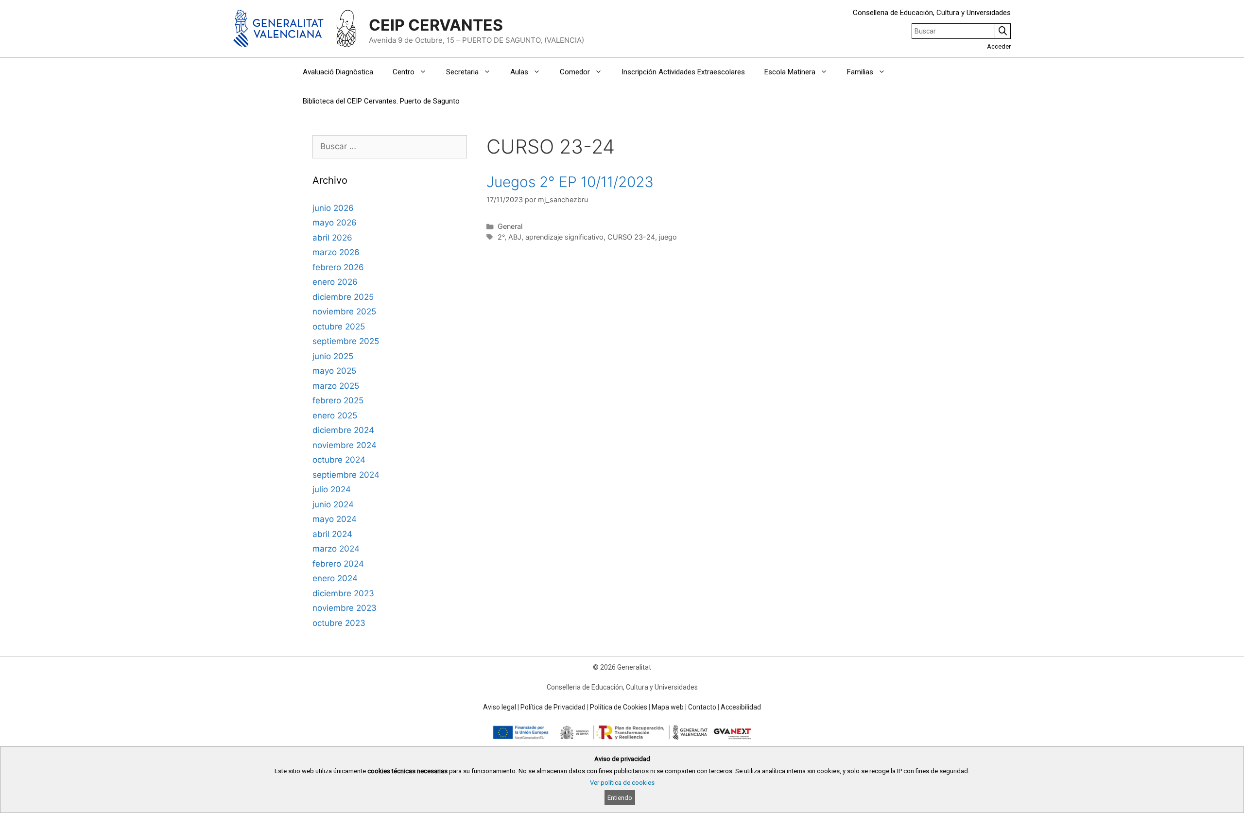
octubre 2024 (338, 460)
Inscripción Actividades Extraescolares (683, 72)
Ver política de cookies (622, 782)
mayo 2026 (334, 222)
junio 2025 (332, 356)
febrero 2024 (338, 564)
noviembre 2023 (344, 608)
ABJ (514, 237)
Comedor (575, 72)
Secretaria (462, 72)
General (510, 226)
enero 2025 (334, 415)
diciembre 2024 (343, 430)
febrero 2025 (337, 400)
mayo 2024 (334, 519)
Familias (860, 72)
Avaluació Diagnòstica (338, 72)
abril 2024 (332, 534)
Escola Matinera (789, 72)
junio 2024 (333, 504)
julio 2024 (331, 489)
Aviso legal (499, 707)
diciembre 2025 (343, 297)
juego (668, 237)
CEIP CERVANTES (436, 25)
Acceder (999, 46)
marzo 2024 (336, 549)
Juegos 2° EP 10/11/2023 (570, 181)
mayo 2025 (334, 371)
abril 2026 (332, 237)
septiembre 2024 (346, 475)
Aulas (519, 72)
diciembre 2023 (343, 593)
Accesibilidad (741, 707)
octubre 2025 (338, 326)
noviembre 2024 (344, 445)
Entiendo (619, 797)
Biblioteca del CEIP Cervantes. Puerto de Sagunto (381, 101)
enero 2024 (335, 578)
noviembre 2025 (344, 311)
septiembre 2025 (345, 341)
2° (501, 237)
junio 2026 (333, 208)
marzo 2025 (335, 386)
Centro (404, 72)
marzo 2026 (336, 252)
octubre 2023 (338, 623)
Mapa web (668, 707)
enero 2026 (335, 282)
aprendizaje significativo (564, 237)
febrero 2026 (338, 267)
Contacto (702, 707)
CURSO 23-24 (631, 237)
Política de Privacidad (553, 707)
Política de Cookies (618, 707)
